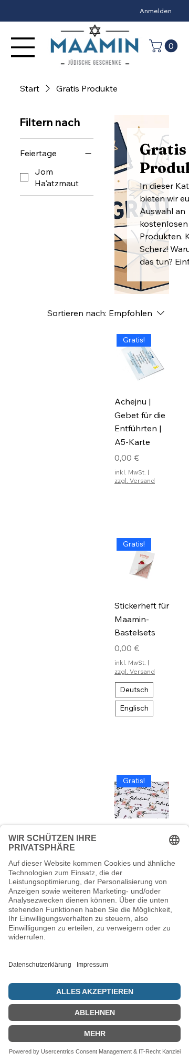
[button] (165, 45)
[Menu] (23, 47)
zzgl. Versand (134, 480)
